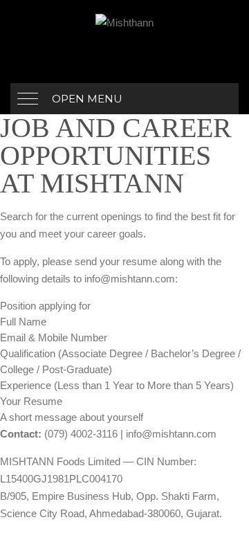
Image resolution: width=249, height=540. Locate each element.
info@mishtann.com (129, 279)
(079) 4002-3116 (81, 434)
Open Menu (87, 98)
